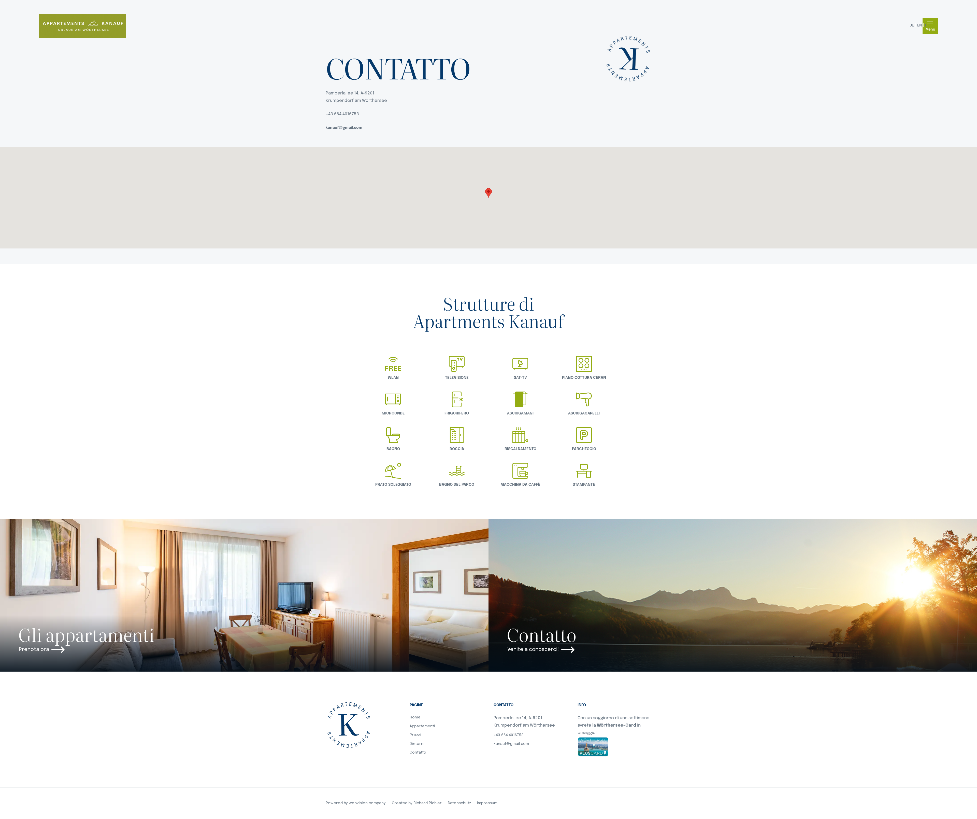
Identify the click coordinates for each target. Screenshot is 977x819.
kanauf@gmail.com (344, 128)
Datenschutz (459, 803)
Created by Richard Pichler (417, 803)
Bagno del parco (456, 485)
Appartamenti (422, 726)
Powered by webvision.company (356, 803)
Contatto (418, 753)
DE (912, 25)
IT (926, 25)
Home (415, 717)
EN (919, 25)
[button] (488, 193)
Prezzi (415, 735)
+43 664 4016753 (509, 735)
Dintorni (417, 744)
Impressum (487, 803)
